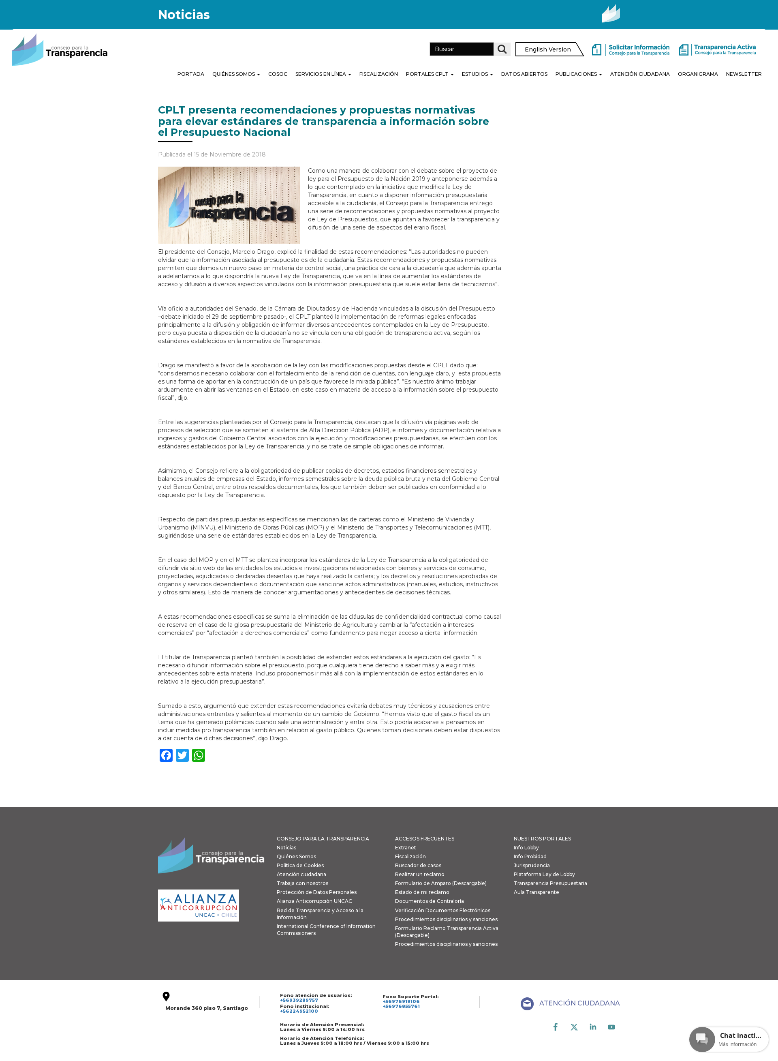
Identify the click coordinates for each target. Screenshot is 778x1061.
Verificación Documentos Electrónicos (442, 910)
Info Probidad (530, 856)
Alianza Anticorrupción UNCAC (314, 901)
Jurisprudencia (532, 865)
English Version (548, 49)
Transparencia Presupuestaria (550, 883)
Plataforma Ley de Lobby (544, 874)
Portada (190, 74)
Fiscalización (378, 74)
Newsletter (744, 74)
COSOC (277, 74)
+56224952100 (299, 1011)
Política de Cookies (300, 865)
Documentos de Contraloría (429, 901)
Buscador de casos (418, 865)
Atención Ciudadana (640, 74)
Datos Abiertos (524, 74)
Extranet (405, 848)
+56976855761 (401, 1006)
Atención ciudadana (301, 874)
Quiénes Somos (234, 74)
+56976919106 (401, 1001)
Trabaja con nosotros (302, 883)
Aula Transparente (536, 892)
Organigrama (698, 74)
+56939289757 (299, 1000)
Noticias (286, 848)
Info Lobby (526, 848)
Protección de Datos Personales (317, 892)
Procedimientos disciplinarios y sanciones (446, 919)
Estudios (475, 74)
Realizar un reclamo (420, 874)
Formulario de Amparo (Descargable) (441, 883)
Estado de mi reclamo (422, 892)
